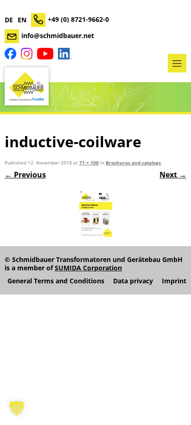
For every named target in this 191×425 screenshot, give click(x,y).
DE (9, 20)
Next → (172, 175)
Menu (177, 63)
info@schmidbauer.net (57, 35)
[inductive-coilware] (95, 213)
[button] (16, 408)
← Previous (25, 175)
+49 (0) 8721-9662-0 (78, 19)
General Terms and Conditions (55, 281)
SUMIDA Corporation (88, 267)
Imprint (174, 281)
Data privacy (133, 281)
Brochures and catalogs (133, 163)
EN (22, 20)
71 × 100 (89, 163)
